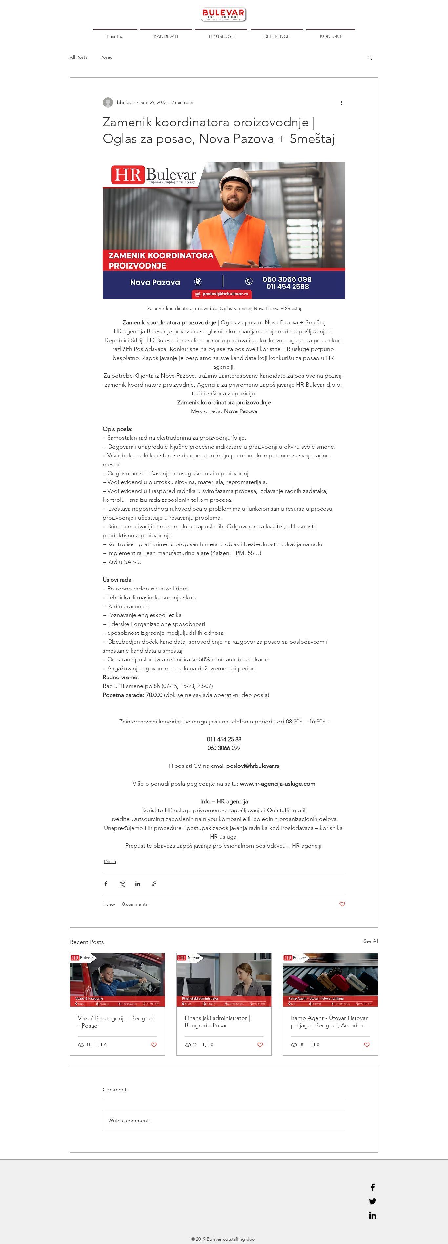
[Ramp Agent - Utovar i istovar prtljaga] (330, 980)
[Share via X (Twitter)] (122, 884)
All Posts (78, 57)
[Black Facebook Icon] (372, 1187)
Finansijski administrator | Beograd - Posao (217, 1021)
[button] (370, 57)
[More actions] (341, 102)
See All (371, 941)
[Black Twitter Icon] (372, 1201)
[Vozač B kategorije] (117, 980)
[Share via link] (154, 884)
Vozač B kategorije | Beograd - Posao (116, 1022)
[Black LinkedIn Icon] (372, 1215)
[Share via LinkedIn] (138, 884)
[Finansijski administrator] (224, 980)
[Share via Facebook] (106, 884)
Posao (106, 57)
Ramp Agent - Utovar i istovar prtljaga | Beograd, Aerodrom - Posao (329, 1021)
